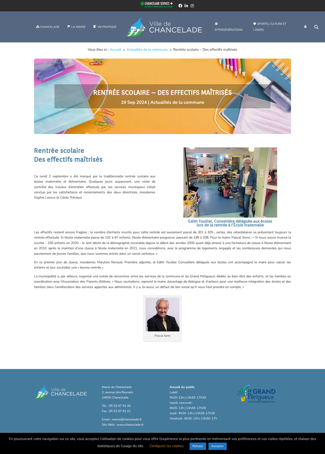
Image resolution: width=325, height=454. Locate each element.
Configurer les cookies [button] (167, 446)
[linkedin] (186, 5)
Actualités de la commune (177, 102)
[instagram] (192, 5)
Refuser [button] (197, 446)
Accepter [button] (217, 446)
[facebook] (180, 5)
